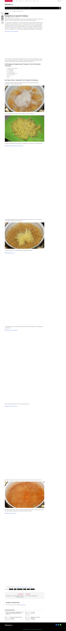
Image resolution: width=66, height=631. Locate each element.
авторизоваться (23, 604)
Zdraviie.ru (9, 4)
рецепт (25, 589)
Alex (6, 17)
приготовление (20, 589)
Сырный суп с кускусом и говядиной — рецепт (23, 586)
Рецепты (6, 13)
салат (28, 589)
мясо (15, 589)
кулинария (11, 589)
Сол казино (33, 612)
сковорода (32, 589)
